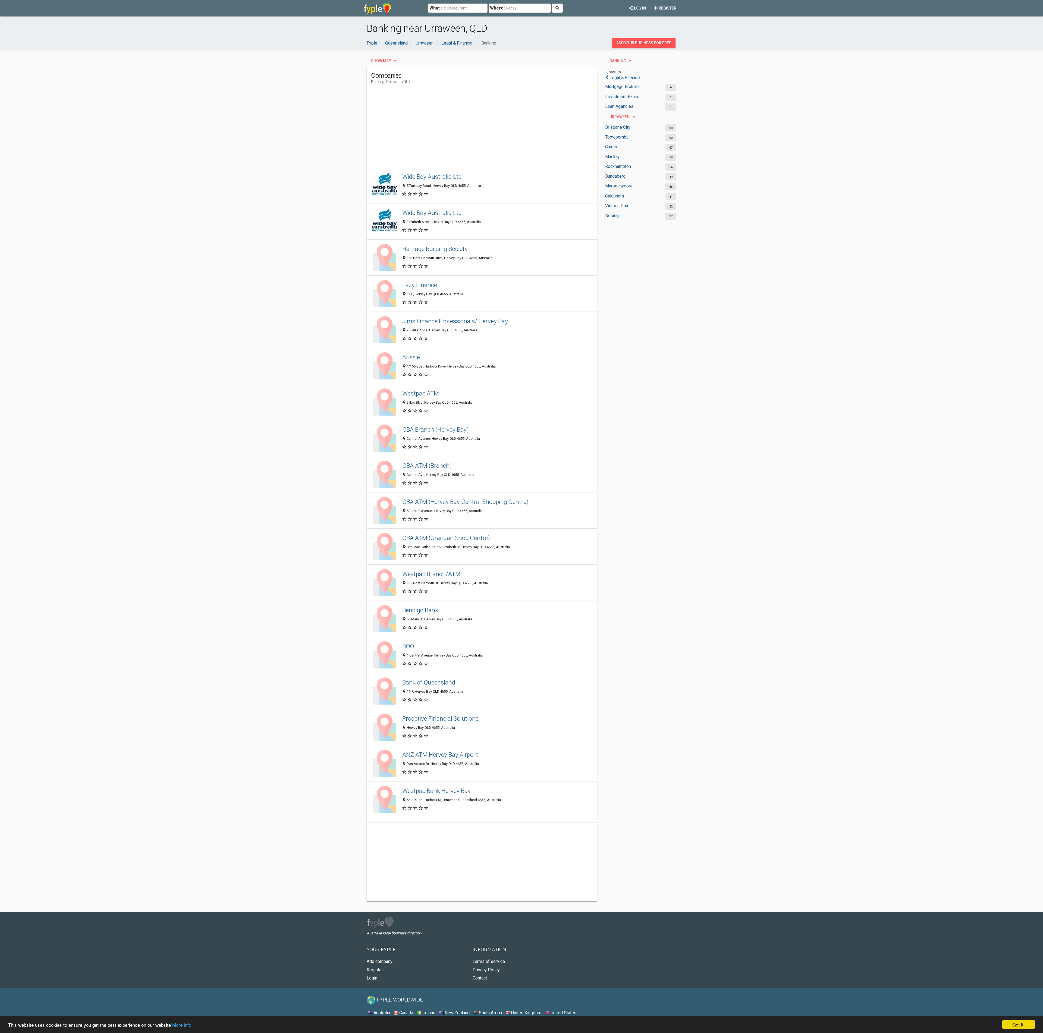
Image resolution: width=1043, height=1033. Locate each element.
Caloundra (614, 196)
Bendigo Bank (420, 610)
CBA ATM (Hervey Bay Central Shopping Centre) (465, 501)
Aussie (411, 357)
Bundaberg (615, 176)
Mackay (612, 156)
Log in (639, 8)
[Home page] (378, 8)
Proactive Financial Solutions (440, 718)
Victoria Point (618, 205)
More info (181, 1024)
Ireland (428, 1012)
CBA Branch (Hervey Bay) (435, 429)
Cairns (611, 146)
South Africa (490, 1012)
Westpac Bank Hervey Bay (436, 790)
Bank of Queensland (428, 682)
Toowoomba (617, 137)
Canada (405, 1012)
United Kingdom (525, 1012)
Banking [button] (618, 61)
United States (562, 1012)
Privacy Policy (486, 969)
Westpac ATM (420, 393)
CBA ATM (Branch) (427, 465)
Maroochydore (619, 186)
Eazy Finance (419, 284)
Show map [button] (381, 61)
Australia (381, 1012)
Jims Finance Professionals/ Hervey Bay (455, 321)
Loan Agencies (619, 106)
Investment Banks (622, 96)
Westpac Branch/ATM (431, 573)
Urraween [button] (620, 117)
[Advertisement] (470, 127)
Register (667, 8)
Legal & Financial (626, 77)
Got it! (1018, 1024)
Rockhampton (618, 166)
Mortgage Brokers (622, 86)
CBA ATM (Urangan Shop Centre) (446, 537)
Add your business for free (643, 43)
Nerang (612, 215)
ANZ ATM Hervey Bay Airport (440, 754)
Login (372, 978)
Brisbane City (617, 127)
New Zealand (457, 1012)
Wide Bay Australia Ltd (432, 176)
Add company (379, 961)
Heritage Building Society (435, 248)
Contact (480, 978)
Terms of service (489, 961)
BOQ (408, 646)
